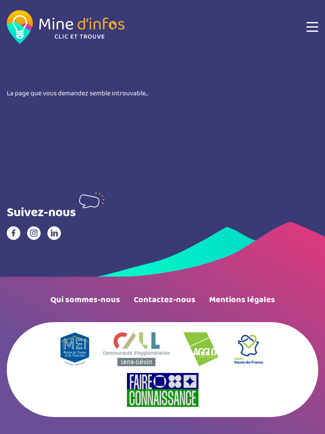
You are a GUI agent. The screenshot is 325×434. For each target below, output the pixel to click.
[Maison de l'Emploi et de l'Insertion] (75, 349)
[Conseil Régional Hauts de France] (249, 349)
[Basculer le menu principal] (312, 27)
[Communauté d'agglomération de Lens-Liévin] (136, 349)
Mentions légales (242, 300)
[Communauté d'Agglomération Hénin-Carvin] (200, 349)
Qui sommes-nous (85, 300)
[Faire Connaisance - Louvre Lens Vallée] (162, 390)
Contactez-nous (165, 300)
